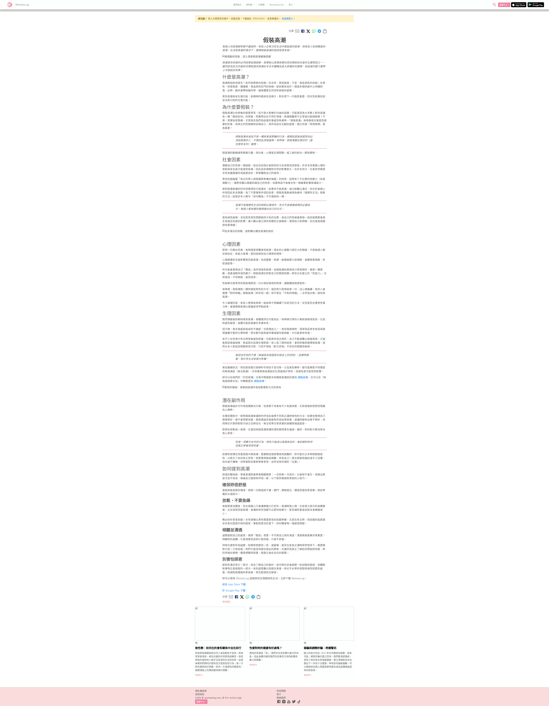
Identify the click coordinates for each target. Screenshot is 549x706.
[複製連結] (325, 31)
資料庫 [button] (249, 4)
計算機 (261, 4)
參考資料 (226, 601)
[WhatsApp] (314, 31)
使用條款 (199, 694)
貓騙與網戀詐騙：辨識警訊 (320, 648)
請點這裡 (303, 377)
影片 (279, 694)
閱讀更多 (199, 675)
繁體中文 (503, 5)
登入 (291, 4)
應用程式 (237, 4)
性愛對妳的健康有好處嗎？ (265, 648)
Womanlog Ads (276, 4)
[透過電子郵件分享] (297, 31)
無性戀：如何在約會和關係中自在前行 (218, 648)
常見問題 (281, 690)
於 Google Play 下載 (233, 590)
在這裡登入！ (288, 18)
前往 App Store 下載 (234, 584)
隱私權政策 (201, 690)
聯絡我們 (281, 697)
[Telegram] (319, 31)
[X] (308, 31)
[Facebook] (303, 31)
